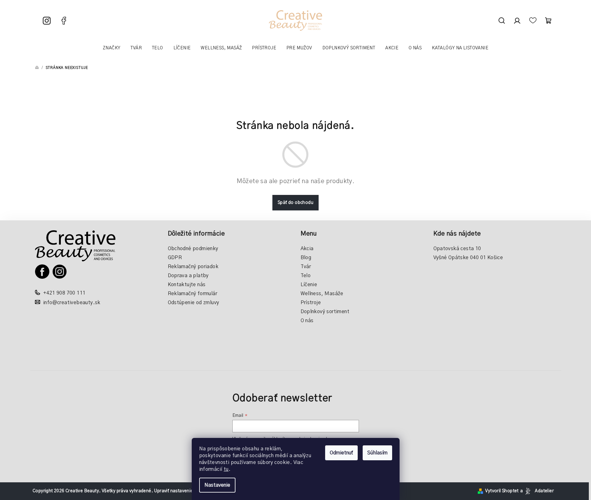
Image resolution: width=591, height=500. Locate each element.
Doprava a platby (188, 275)
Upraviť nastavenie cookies (182, 491)
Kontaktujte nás (187, 284)
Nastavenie (217, 485)
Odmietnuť (341, 452)
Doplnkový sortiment (325, 311)
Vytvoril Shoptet (501, 491)
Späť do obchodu (295, 202)
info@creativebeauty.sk (72, 302)
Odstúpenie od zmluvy (193, 302)
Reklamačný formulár (192, 293)
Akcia (307, 248)
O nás (307, 320)
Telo (306, 275)
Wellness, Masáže (322, 293)
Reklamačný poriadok (193, 266)
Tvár (306, 266)
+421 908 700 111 (64, 293)
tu (226, 469)
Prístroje (311, 302)
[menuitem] (111, 48)
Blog (306, 257)
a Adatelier (537, 491)
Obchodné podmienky (193, 248)
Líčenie (309, 284)
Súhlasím (377, 452)
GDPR (175, 257)
